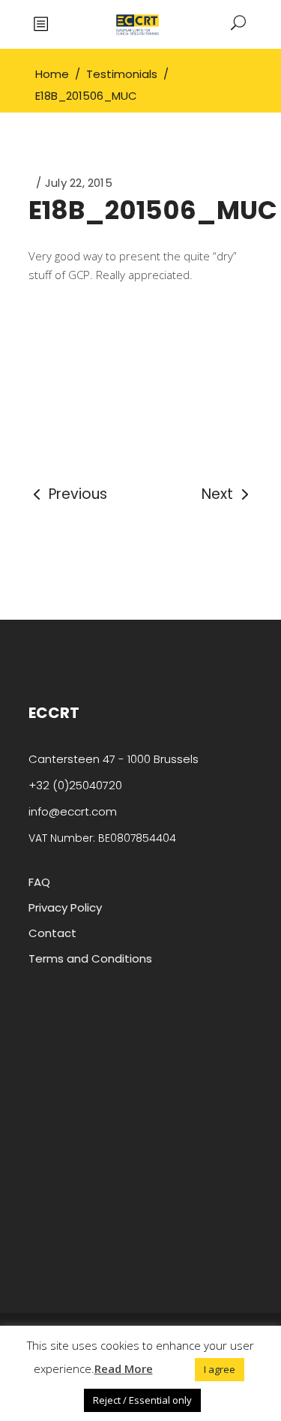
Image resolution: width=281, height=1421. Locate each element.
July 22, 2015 (78, 183)
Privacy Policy (65, 907)
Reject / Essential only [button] (142, 1400)
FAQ (39, 882)
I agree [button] (219, 1369)
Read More (123, 1368)
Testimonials (121, 74)
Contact (52, 933)
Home (52, 74)
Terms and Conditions (90, 958)
